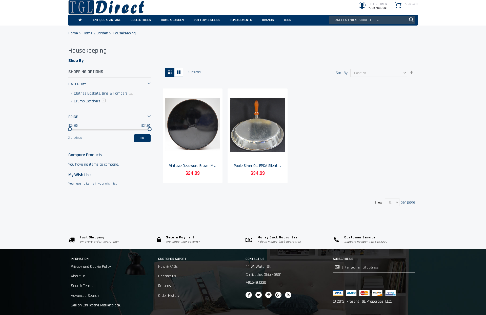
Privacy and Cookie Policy (91, 266)
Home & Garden (95, 33)
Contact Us (167, 276)
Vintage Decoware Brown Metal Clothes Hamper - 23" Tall (215, 165)
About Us (78, 276)
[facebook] (249, 295)
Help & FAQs (168, 266)
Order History (168, 295)
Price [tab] (73, 117)
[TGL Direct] (106, 7)
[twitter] (258, 295)
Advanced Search (85, 295)
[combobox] (372, 20)
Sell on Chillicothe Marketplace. (96, 305)
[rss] (288, 295)
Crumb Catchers (89, 101)
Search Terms (82, 285)
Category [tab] (77, 84)
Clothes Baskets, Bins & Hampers (103, 93)
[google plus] (278, 295)
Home (73, 33)
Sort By (342, 73)
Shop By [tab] (76, 60)
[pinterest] (268, 295)
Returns (164, 285)
